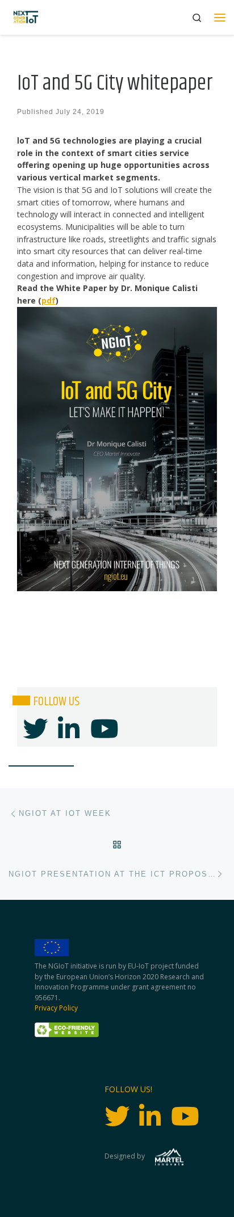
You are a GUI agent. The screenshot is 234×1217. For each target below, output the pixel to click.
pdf (48, 300)
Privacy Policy (56, 1008)
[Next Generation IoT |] (26, 17)
